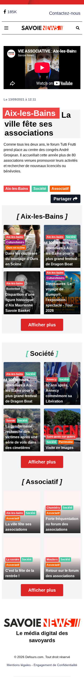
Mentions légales (19, 665)
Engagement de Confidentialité (55, 665)
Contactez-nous (64, 13)
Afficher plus (42, 324)
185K (12, 12)
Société (39, 189)
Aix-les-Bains (16, 189)
